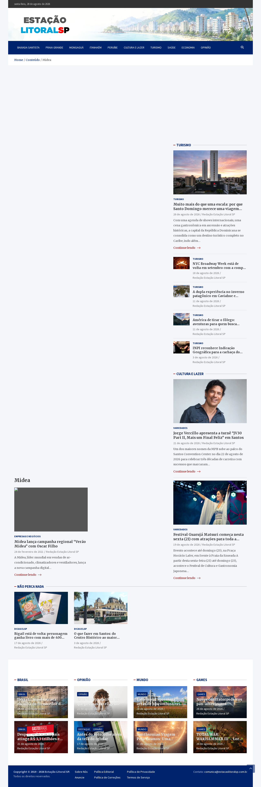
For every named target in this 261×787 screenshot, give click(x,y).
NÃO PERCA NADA (30, 586)
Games (201, 694)
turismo (155, 47)
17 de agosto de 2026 (27, 643)
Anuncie (79, 777)
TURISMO (183, 145)
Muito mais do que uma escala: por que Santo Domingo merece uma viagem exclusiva (208, 209)
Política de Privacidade (141, 772)
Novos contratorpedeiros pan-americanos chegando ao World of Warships (219, 706)
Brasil (22, 694)
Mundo (142, 694)
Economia (188, 47)
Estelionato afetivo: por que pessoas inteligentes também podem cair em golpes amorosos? (99, 706)
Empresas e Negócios (27, 536)
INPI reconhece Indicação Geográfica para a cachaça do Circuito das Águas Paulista (216, 352)
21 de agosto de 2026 (186, 443)
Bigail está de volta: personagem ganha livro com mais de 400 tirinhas (40, 638)
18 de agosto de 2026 (206, 273)
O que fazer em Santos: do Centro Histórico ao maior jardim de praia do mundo (95, 638)
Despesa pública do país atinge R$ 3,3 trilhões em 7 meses (40, 739)
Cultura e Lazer (134, 47)
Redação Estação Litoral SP (62, 552)
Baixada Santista (28, 47)
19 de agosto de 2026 (186, 544)
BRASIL (22, 680)
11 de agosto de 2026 (206, 301)
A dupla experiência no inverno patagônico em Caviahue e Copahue (218, 296)
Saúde (172, 47)
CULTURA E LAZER (189, 374)
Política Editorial (104, 772)
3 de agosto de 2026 (205, 357)
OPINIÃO (84, 680)
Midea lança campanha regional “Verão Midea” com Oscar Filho (50, 543)
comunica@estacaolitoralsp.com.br (226, 772)
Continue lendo (25, 575)
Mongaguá (76, 47)
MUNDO (142, 680)
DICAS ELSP (20, 628)
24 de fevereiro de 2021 (28, 552)
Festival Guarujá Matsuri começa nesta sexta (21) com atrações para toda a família (208, 539)
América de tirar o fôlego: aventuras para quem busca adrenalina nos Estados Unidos (218, 324)
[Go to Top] (251, 769)
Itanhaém (96, 47)
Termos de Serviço (138, 777)
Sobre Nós (81, 772)
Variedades (180, 427)
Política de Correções (107, 777)
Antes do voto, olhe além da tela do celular (99, 736)
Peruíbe (113, 47)
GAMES (201, 680)
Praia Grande (54, 47)
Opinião (206, 47)
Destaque (84, 729)
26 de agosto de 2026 (186, 214)
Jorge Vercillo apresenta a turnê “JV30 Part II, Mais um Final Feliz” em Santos (208, 435)
